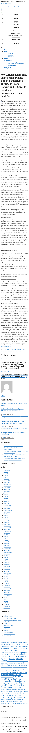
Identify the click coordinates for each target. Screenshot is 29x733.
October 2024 (7, 508)
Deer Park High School (19, 655)
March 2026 (6, 479)
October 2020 (7, 592)
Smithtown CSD (7, 689)
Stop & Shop (11, 351)
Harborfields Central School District (12, 664)
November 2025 (7, 486)
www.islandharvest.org (6, 346)
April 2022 (6, 561)
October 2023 (7, 529)
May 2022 (6, 559)
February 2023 (7, 543)
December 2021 (7, 568)
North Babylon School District (11, 675)
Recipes (5, 628)
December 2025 (7, 484)
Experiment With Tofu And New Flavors (13, 446)
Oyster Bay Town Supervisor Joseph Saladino (11, 680)
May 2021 (6, 580)
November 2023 (7, 527)
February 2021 (7, 585)
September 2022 (8, 552)
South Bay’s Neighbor (16, 33)
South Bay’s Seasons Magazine (15, 35)
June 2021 (6, 578)
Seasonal (6, 630)
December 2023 (7, 526)
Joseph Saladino (14, 667)
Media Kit (16, 27)
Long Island (24, 669)
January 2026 (7, 482)
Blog (5, 614)
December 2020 (7, 588)
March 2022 (6, 562)
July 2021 (6, 576)
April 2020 (6, 602)
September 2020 (8, 594)
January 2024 (7, 524)
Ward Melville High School (12, 701)
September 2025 (8, 489)
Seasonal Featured (8, 632)
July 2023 (6, 534)
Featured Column (8, 621)
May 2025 (6, 496)
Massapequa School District (14, 672)
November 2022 (7, 548)
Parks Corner (7, 627)
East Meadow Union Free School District (15, 661)
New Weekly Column (9, 625)
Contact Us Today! (6, 3)
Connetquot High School (13, 652)
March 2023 (6, 541)
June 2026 (6, 473)
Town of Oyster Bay (11, 697)
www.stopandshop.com (11, 247)
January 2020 (7, 608)
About (16, 18)
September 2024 (8, 510)
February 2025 (7, 501)
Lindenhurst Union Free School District (13, 668)
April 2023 (6, 540)
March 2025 (6, 500)
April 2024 (6, 519)
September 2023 (8, 531)
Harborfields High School (20, 665)
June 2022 (6, 557)
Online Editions (16, 31)
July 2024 (6, 514)
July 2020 (6, 597)
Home (16, 14)
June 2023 (6, 536)
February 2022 (7, 564)
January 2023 (7, 545)
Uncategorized (7, 635)
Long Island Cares (20, 349)
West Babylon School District (11, 702)
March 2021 (6, 583)
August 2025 (7, 491)
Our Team (16, 22)
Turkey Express (17, 351)
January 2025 (7, 503)
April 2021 (6, 582)
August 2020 (7, 595)
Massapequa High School (12, 670)
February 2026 (7, 480)
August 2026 (7, 470)
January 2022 (7, 566)
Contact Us (16, 24)
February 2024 (7, 522)
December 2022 (7, 547)
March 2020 (6, 604)
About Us (16, 21)
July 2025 (6, 493)
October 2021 (7, 571)
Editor (3, 414)
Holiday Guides (16, 37)
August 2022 (7, 554)
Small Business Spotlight (9, 634)
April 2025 (6, 498)
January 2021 (7, 587)
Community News (8, 616)
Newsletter (16, 43)
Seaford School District (15, 687)
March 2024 (6, 520)
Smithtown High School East (19, 689)
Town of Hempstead (15, 695)
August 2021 (7, 575)
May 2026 (6, 475)
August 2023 (7, 533)
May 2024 (6, 517)
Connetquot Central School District (12, 651)
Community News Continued (10, 618)
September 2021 (8, 573)
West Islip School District (22, 703)
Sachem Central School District (14, 686)
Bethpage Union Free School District (14, 648)
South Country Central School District (20, 691)
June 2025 (6, 494)
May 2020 (6, 601)
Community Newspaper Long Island (12, 620)
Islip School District (5, 667)
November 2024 (7, 507)
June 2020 (6, 599)
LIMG (3, 100)
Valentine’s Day (9, 699)
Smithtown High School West (6, 691)
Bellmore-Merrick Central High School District (14, 645)
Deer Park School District (11, 656)
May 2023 (6, 538)
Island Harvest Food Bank (9, 349)
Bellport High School (23, 646)
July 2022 (6, 555)
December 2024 (7, 505)
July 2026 (6, 472)
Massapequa (3, 670)
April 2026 (6, 477)
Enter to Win (16, 39)
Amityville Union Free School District (11, 642)
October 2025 (7, 487)
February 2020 (7, 606)
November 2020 (7, 590)
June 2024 (6, 515)
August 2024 (7, 512)
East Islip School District (12, 659)
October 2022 (7, 550)
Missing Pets (7, 623)
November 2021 (7, 569)
